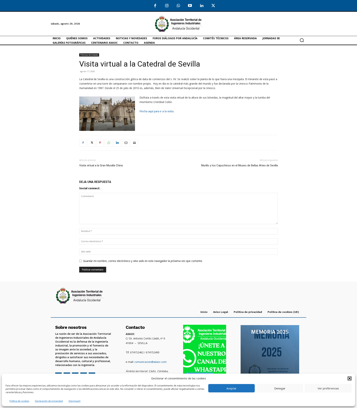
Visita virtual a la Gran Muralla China (101, 165)
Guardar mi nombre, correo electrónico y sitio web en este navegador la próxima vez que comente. (143, 261)
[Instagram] (167, 6)
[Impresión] (134, 142)
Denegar (279, 388)
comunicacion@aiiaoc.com (150, 362)
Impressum (75, 401)
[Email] (125, 142)
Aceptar (231, 388)
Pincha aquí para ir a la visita (156, 111)
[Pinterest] (100, 142)
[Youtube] (190, 6)
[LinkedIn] (202, 6)
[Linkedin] (117, 142)
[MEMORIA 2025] (270, 353)
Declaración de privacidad (49, 401)
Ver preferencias (328, 388)
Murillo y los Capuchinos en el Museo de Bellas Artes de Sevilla (239, 165)
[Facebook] (155, 6)
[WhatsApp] (178, 6)
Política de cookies (19, 401)
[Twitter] (213, 6)
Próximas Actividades (89, 55)
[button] (349, 378)
